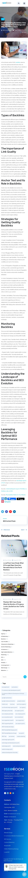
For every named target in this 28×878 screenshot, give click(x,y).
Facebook (6, 511)
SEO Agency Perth (9, 774)
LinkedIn (14, 511)
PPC (2, 657)
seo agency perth (19, 710)
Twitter (2, 511)
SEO (3, 19)
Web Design (4, 667)
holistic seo (5, 704)
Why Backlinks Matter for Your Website (16, 495)
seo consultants (19, 717)
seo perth (21, 733)
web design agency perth (8, 739)
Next (23, 529)
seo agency (22, 707)
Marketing (3, 654)
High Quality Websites (6, 652)
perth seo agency (21, 704)
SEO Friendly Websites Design (9, 733)
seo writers (11, 736)
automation (15, 687)
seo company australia (7, 714)
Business (3, 639)
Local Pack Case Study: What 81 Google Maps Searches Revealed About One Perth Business (13, 566)
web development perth (19, 746)
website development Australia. (10, 752)
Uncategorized (5, 665)
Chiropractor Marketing (7, 644)
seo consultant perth (7, 717)
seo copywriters (20, 720)
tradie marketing (21, 736)
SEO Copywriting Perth (7, 723)
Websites (3, 670)
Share (7, 501)
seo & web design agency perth (9, 707)
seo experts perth (20, 723)
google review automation (8, 701)
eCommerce (4, 649)
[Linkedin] (13, 793)
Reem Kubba (8, 560)
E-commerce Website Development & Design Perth (13, 694)
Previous (7, 529)
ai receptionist (5, 687)
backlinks (18, 62)
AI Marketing (4, 636)
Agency (3, 633)
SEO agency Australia (7, 710)
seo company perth (20, 714)
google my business (6, 697)
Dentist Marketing (5, 646)
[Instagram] (8, 793)
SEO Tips (4, 736)
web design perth (6, 746)
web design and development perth (10, 742)
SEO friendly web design (8, 726)
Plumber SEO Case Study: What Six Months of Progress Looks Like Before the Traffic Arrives (13, 605)
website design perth (7, 749)
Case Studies (4, 641)
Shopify (3, 662)
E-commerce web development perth (11, 690)
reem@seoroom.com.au (14, 813)
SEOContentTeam (7, 30)
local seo (12, 704)
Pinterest (10, 511)
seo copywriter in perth (7, 720)
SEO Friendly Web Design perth (9, 730)
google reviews (21, 701)
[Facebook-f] (5, 793)
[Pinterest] (10, 793)
